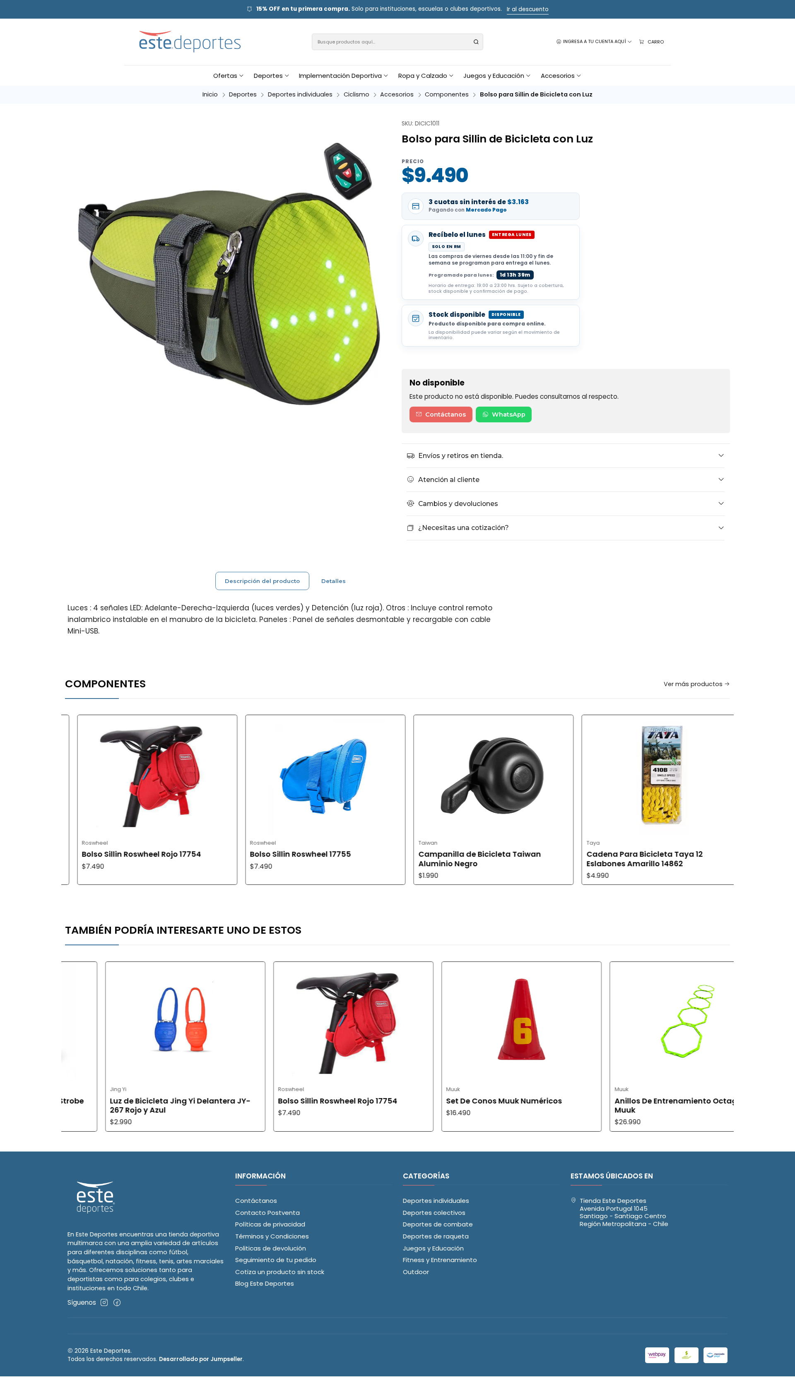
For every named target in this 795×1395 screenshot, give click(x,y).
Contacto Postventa (267, 1212)
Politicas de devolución (270, 1248)
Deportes (243, 94)
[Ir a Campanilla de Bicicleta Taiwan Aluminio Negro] (433, 775)
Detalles (333, 581)
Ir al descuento (528, 9)
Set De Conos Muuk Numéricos (443, 1101)
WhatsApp (508, 414)
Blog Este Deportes (264, 1283)
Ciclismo (356, 94)
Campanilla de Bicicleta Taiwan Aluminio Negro (419, 858)
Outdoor (416, 1271)
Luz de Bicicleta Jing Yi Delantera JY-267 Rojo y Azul (119, 1105)
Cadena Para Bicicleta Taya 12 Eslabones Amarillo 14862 (584, 858)
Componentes (447, 94)
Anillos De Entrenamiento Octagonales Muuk (628, 1105)
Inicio (210, 94)
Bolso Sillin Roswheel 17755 (240, 854)
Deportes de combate (438, 1224)
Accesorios (397, 94)
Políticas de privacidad (270, 1224)
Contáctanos (445, 414)
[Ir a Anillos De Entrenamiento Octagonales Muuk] (628, 1022)
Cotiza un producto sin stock (279, 1271)
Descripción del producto (262, 581)
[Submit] (476, 42)
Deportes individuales (300, 94)
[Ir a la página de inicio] (190, 42)
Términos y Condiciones (272, 1236)
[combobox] (398, 42)
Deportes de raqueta (436, 1236)
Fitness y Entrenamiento (440, 1259)
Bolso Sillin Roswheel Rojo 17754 (81, 854)
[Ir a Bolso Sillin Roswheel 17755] (265, 775)
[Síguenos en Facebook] (117, 1302)
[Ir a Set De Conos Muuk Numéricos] (460, 1022)
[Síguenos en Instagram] (104, 1302)
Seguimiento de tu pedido (275, 1259)
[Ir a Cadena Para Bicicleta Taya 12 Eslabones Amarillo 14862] (601, 775)
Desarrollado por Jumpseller (201, 1359)
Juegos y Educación (433, 1248)
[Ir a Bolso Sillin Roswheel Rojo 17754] (96, 775)
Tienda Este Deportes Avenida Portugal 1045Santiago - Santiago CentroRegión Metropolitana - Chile (624, 1212)
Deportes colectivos (434, 1212)
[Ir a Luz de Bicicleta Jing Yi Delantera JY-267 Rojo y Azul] (124, 1022)
